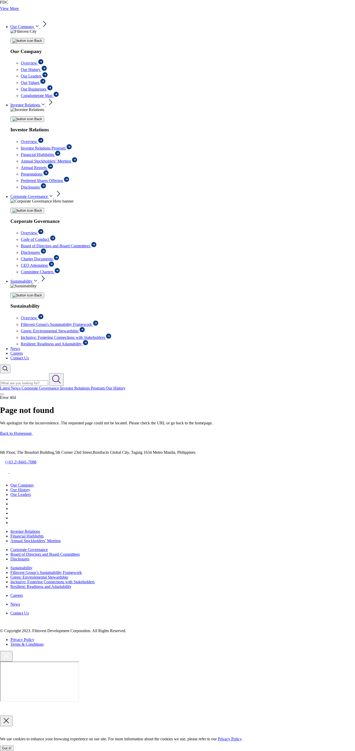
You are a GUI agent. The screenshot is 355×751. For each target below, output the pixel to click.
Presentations (32, 174)
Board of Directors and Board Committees (56, 246)
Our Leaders (31, 76)
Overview (29, 63)
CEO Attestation (35, 265)
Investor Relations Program (44, 148)
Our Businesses (34, 89)
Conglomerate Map (37, 95)
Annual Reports (34, 167)
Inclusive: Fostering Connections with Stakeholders (63, 337)
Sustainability (22, 281)
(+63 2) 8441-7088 (20, 462)
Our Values (30, 82)
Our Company (22, 26)
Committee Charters (38, 272)
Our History (31, 69)
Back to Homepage (16, 433)
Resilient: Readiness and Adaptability (52, 344)
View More (10, 8)
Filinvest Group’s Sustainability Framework (46, 572)
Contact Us (19, 358)
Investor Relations (25, 105)
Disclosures (31, 187)
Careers (16, 353)
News (15, 348)
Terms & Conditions (27, 644)
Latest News (11, 388)
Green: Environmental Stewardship (50, 331)
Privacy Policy (22, 639)
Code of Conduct (35, 239)
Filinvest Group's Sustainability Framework (57, 324)
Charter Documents (37, 259)
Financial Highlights (38, 154)
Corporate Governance (29, 196)
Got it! (6, 748)
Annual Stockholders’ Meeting (46, 161)
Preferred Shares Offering (42, 180)
